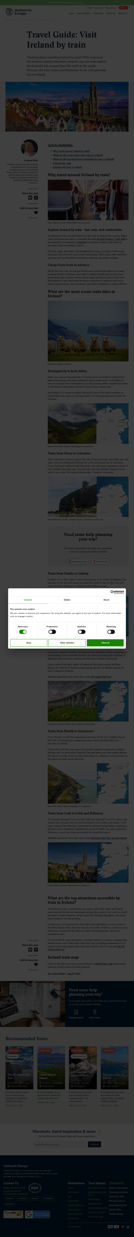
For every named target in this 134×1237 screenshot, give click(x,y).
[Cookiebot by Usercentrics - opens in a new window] (112, 592)
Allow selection (67, 643)
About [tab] (106, 600)
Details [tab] (67, 600)
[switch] (52, 632)
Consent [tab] (28, 600)
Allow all (105, 643)
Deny (28, 643)
